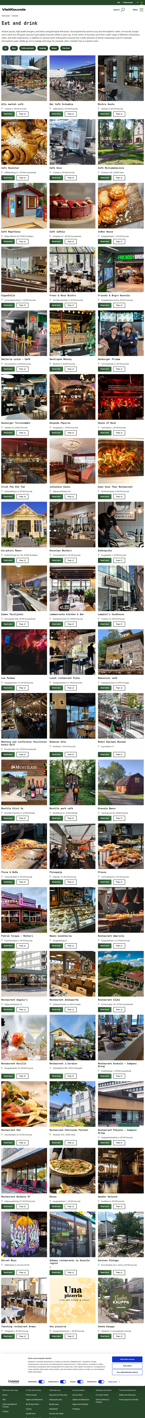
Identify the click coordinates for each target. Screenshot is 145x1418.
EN (142, 3)
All (5, 48)
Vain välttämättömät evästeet (127, 1372)
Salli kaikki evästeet (127, 1359)
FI (137, 3)
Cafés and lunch (27, 48)
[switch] (63, 1381)
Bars (14, 48)
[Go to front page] (13, 9)
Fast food (66, 48)
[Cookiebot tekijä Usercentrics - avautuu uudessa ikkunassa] (13, 1381)
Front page (6, 16)
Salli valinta (127, 1366)
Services (15, 16)
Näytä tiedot (112, 1382)
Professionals (128, 3)
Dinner (54, 48)
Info (118, 3)
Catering (42, 48)
